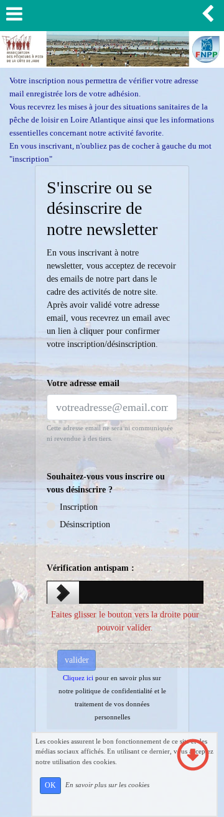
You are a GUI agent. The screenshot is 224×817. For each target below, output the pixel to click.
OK (50, 785)
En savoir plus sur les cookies (107, 784)
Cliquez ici (78, 677)
